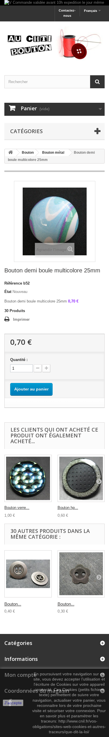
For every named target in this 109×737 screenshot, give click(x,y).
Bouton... (12, 604)
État (7, 291)
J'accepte (13, 703)
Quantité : (19, 360)
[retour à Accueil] (10, 152)
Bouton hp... (68, 507)
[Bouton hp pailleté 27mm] (81, 478)
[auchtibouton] (54, 43)
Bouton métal (53, 153)
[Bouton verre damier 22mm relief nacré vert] (28, 478)
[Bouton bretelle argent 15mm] (28, 573)
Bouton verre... (16, 507)
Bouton (28, 153)
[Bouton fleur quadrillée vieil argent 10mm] (81, 573)
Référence (13, 283)
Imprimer (21, 319)
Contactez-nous (67, 13)
